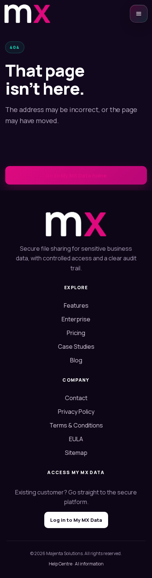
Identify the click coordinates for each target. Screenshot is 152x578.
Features (76, 305)
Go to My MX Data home (76, 175)
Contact (76, 398)
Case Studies (76, 346)
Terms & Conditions (76, 425)
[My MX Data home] (27, 13)
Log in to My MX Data (76, 520)
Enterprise (76, 319)
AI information (89, 564)
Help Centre (60, 564)
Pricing (76, 333)
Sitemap (76, 453)
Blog (76, 360)
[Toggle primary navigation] (139, 14)
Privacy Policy (76, 412)
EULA (76, 439)
